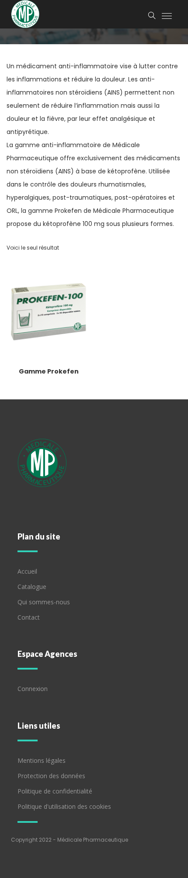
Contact (28, 617)
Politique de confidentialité (54, 791)
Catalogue (31, 586)
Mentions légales (41, 760)
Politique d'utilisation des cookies (64, 806)
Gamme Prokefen (49, 371)
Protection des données (51, 776)
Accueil (27, 571)
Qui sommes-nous (43, 602)
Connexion (32, 688)
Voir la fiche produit (50, 353)
